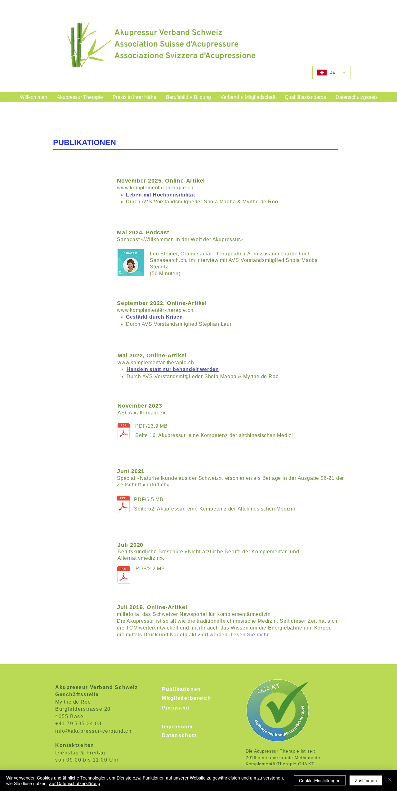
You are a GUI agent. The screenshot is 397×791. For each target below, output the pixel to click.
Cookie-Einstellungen (320, 780)
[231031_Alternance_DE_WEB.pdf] (123, 432)
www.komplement (138, 187)
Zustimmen (366, 780)
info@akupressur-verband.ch (93, 731)
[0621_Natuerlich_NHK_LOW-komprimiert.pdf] (123, 505)
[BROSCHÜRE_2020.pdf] (124, 576)
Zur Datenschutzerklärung (74, 783)
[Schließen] (389, 780)
